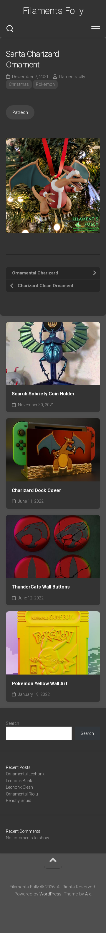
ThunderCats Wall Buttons (41, 587)
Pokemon (45, 84)
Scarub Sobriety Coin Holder (43, 394)
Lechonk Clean (19, 787)
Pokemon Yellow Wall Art (39, 683)
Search (12, 723)
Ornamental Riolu (22, 794)
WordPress (50, 894)
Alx (88, 894)
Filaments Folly (53, 10)
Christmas (19, 84)
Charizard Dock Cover (36, 490)
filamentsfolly (72, 76)
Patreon (20, 112)
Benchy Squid (18, 800)
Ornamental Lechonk (25, 774)
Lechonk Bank (19, 780)
